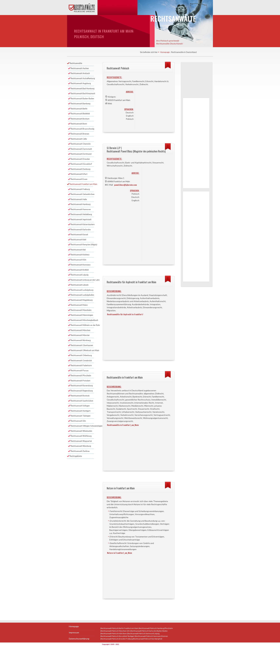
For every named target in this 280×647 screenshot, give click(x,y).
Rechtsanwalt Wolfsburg (81, 436)
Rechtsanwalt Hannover (81, 209)
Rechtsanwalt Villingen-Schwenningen (82, 426)
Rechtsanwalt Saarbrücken (82, 401)
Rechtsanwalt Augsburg (81, 83)
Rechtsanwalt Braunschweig (82, 129)
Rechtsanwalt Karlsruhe (81, 229)
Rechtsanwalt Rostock (80, 395)
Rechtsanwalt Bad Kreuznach (82, 93)
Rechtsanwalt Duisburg (80, 169)
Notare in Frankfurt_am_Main (119, 552)
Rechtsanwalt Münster (80, 335)
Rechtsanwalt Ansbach (80, 73)
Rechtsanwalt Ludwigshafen (82, 295)
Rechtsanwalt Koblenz (80, 254)
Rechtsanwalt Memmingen (82, 315)
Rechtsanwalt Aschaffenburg (82, 78)
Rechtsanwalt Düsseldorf (81, 164)
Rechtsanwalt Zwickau (80, 451)
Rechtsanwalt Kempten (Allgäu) (82, 244)
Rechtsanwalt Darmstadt (81, 149)
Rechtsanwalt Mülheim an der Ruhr (82, 325)
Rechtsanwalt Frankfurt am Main (81, 184)
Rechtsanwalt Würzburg (81, 446)
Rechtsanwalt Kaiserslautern (82, 224)
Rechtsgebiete (76, 456)
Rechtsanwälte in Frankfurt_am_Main (123, 424)
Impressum (74, 632)
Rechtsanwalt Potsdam (80, 380)
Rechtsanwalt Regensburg (82, 390)
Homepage (165, 52)
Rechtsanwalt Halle (79, 199)
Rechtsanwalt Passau (80, 370)
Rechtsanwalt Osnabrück (81, 360)
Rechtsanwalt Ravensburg (82, 385)
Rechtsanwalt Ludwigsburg (82, 290)
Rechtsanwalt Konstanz (80, 265)
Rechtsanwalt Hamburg (80, 204)
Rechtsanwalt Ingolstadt (81, 219)
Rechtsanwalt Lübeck (80, 285)
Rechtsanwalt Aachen (80, 68)
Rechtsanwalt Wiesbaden (81, 431)
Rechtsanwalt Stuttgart (80, 411)
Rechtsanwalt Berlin (79, 108)
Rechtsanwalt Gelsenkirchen (82, 194)
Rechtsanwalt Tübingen (80, 416)
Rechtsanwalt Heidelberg (81, 214)
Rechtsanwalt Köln (78, 260)
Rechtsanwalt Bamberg (80, 103)
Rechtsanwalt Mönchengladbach (82, 320)
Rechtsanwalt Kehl (78, 239)
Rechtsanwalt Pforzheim (81, 375)
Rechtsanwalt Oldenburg (81, 355)
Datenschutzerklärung (79, 638)
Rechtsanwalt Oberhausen (82, 345)
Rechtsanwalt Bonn (79, 123)
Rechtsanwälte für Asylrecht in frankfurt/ (125, 314)
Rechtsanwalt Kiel (78, 249)
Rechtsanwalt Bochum (80, 119)
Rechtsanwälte (76, 63)
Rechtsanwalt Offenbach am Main (82, 350)
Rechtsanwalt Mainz (79, 305)
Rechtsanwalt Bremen (80, 134)
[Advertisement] (154, 107)
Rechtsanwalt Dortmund (81, 154)
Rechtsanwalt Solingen (80, 406)
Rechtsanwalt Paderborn (81, 365)
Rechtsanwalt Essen (79, 179)
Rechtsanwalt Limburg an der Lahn (82, 280)
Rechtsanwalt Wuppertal (81, 441)
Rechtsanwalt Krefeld (80, 270)
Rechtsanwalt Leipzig (79, 275)
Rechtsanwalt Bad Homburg (82, 88)
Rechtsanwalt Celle (79, 139)
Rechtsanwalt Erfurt (79, 174)
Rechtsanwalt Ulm (78, 421)
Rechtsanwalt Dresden (80, 159)
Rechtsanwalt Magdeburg (81, 300)
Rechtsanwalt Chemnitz (81, 144)
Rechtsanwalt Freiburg (80, 189)
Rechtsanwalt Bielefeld (80, 113)
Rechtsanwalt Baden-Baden (82, 98)
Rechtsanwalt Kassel (79, 234)
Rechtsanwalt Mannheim (81, 310)
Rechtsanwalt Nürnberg (81, 340)
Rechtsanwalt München (80, 330)
